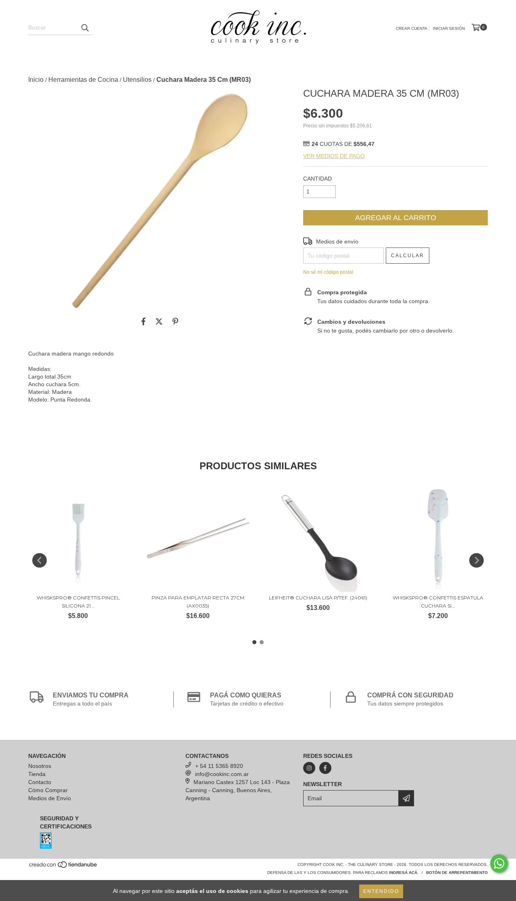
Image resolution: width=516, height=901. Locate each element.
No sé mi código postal (328, 272)
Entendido (381, 891)
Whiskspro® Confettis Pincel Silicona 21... (78, 602)
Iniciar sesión (449, 28)
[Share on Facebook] (143, 322)
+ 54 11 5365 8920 (219, 766)
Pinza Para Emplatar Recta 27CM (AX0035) (198, 602)
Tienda (37, 774)
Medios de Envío (49, 798)
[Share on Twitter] (159, 322)
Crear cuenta (411, 28)
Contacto (39, 782)
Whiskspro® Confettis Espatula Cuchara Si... (438, 602)
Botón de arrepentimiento (457, 872)
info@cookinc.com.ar (222, 774)
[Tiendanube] (63, 867)
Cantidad (317, 178)
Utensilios (137, 79)
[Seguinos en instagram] (309, 768)
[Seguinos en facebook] (325, 768)
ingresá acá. (403, 872)
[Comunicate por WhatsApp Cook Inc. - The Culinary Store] (499, 863)
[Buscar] (85, 28)
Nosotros (39, 766)
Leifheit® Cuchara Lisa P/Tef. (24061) (318, 598)
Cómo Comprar (48, 790)
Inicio (36, 79)
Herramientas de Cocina (83, 79)
